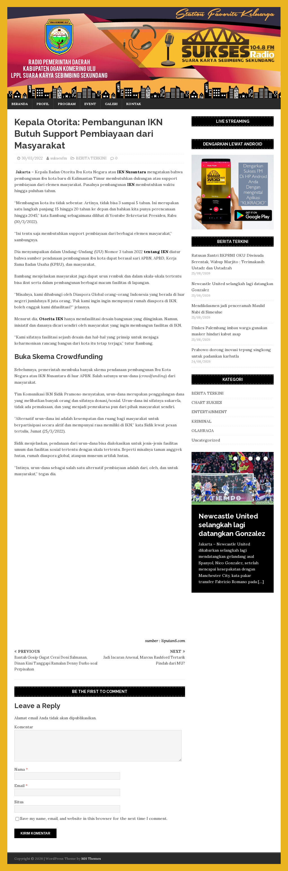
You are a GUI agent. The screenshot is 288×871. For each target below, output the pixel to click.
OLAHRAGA (203, 430)
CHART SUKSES (207, 402)
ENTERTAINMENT (209, 411)
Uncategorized (206, 440)
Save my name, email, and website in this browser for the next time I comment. (93, 818)
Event (90, 104)
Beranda (20, 104)
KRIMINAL (202, 421)
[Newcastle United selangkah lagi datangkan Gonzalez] (233, 478)
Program (67, 104)
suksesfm (58, 158)
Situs (19, 801)
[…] (261, 581)
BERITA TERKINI (91, 158)
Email (20, 785)
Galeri (111, 104)
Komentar (23, 726)
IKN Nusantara (131, 171)
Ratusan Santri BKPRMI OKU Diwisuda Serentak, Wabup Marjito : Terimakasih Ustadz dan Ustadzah (228, 261)
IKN (130, 184)
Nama (20, 769)
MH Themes (91, 858)
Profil (43, 104)
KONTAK (133, 104)
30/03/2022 (32, 158)
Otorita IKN (51, 318)
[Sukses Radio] (144, 94)
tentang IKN (156, 251)
